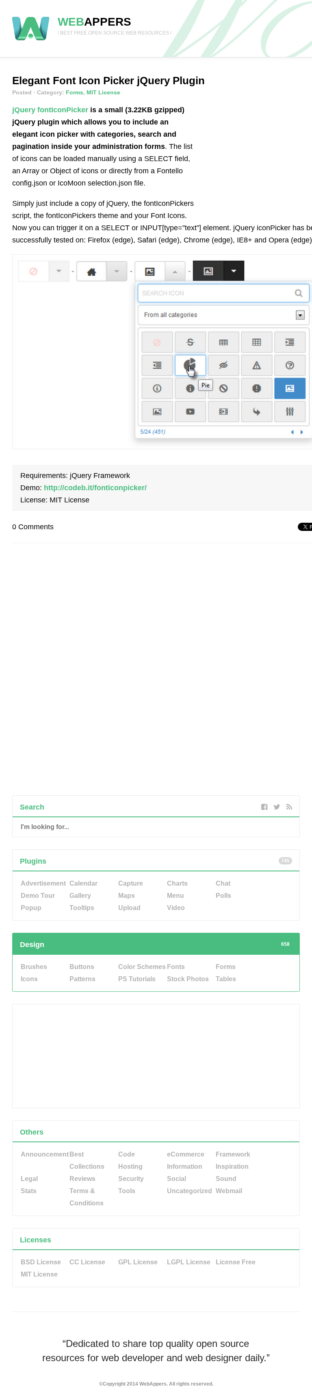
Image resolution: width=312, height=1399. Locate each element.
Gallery (80, 895)
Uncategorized (189, 1190)
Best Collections (86, 1160)
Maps (126, 895)
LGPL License (188, 1262)
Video (176, 907)
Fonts (176, 966)
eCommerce (185, 1154)
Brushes (34, 966)
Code (126, 1154)
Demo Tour (38, 895)
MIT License (103, 92)
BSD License (41, 1262)
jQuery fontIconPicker (50, 110)
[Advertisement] (257, 154)
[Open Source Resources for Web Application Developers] (30, 40)
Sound (226, 1178)
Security (131, 1178)
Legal (29, 1178)
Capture (130, 883)
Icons (29, 979)
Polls (223, 895)
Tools (126, 1190)
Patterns (82, 979)
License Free (236, 1262)
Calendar (83, 883)
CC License (87, 1262)
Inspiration (232, 1166)
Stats (29, 1190)
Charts (177, 883)
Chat (223, 883)
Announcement (45, 1154)
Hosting (130, 1166)
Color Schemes (142, 966)
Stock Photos (188, 979)
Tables (226, 979)
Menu (175, 895)
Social (176, 1178)
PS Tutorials (137, 979)
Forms (74, 92)
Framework (233, 1154)
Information (184, 1166)
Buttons (81, 966)
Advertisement (43, 883)
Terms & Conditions (86, 1197)
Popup (31, 907)
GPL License (138, 1262)
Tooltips (81, 907)
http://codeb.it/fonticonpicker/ (95, 488)
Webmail (229, 1190)
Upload (129, 907)
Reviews (82, 1178)
